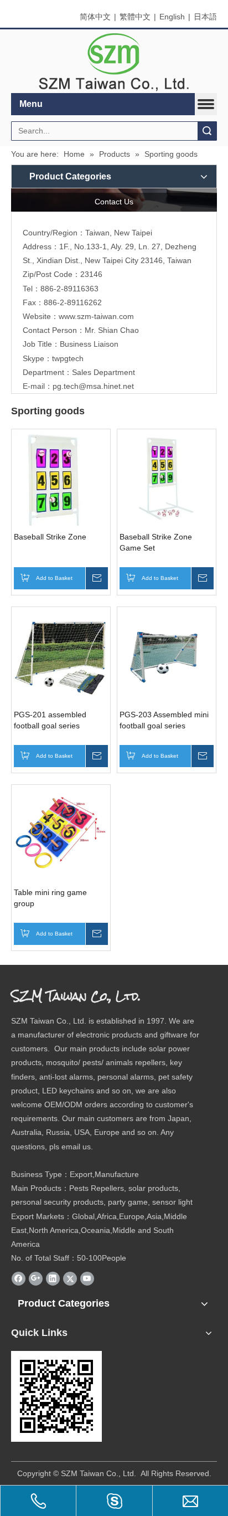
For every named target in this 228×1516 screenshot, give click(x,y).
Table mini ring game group (50, 898)
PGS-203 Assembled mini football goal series (164, 720)
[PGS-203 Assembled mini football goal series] (167, 655)
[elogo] (114, 61)
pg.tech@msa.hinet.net (93, 386)
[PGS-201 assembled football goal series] (61, 655)
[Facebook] (18, 1278)
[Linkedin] (53, 1278)
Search (207, 131)
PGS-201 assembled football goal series (50, 720)
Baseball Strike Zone (50, 536)
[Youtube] (87, 1278)
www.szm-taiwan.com (96, 316)
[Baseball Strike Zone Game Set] (167, 478)
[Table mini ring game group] (61, 833)
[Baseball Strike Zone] (61, 502)
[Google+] (36, 1278)
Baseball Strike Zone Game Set (156, 542)
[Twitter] (70, 1278)
